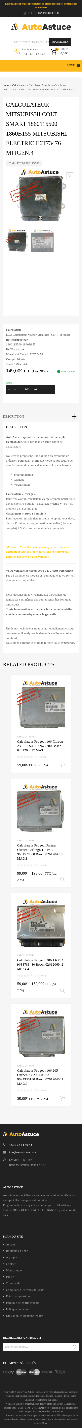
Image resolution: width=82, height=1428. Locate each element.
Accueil (11, 1244)
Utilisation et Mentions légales (24, 1315)
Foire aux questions (18, 1296)
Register (53, 13)
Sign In (41, 13)
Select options (62, 880)
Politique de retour (17, 1309)
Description (13, 416)
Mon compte (14, 1270)
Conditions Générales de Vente (25, 1289)
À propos (12, 1257)
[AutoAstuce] (41, 29)
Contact (11, 1263)
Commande (13, 1283)
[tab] (41, 417)
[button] (71, 66)
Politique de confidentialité (22, 1302)
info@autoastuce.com (22, 1152)
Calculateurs (19, 85)
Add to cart (30, 389)
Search (75, 1347)
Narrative (59, 1411)
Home (6, 85)
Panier (10, 1276)
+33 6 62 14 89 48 (32, 53)
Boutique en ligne (17, 1250)
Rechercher (60, 41)
